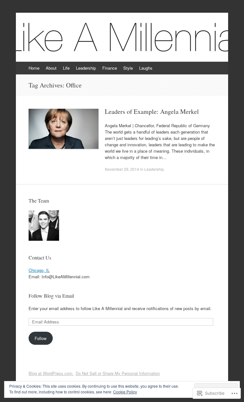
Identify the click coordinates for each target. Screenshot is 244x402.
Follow (40, 338)
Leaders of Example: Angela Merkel (152, 111)
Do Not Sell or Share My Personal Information (118, 373)
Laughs (145, 68)
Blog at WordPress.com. (51, 373)
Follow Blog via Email (51, 295)
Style (128, 68)
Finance (109, 68)
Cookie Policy (125, 391)
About (51, 68)
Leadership (86, 68)
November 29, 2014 (122, 169)
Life (66, 68)
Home (34, 68)
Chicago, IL (39, 270)
